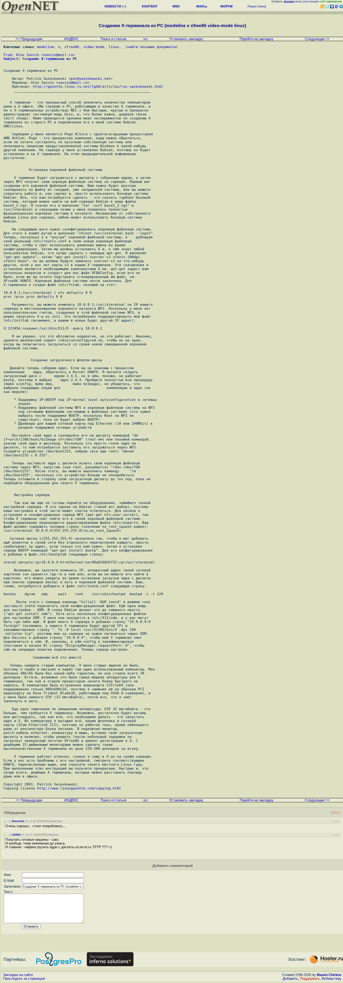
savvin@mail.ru (58, 55)
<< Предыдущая (29, 39)
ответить (56, 821)
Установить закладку (186, 39)
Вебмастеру (331, 978)
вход (298, 1)
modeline (45, 47)
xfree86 (71, 47)
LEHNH (16, 834)
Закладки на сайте (18, 975)
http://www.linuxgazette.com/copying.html (79, 788)
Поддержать (310, 978)
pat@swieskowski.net (91, 78)
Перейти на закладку (256, 39)
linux (113, 47)
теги (262, 6)
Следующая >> (317, 39)
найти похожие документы (151, 47)
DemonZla (18, 821)
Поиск (252, 6)
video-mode (93, 47)
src (145, 39)
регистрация (310, 1)
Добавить (290, 978)
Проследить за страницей (24, 978)
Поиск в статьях (114, 39)
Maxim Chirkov (329, 975)
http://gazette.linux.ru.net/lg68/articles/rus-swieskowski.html (98, 86)
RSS (336, 812)
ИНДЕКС (71, 39)
